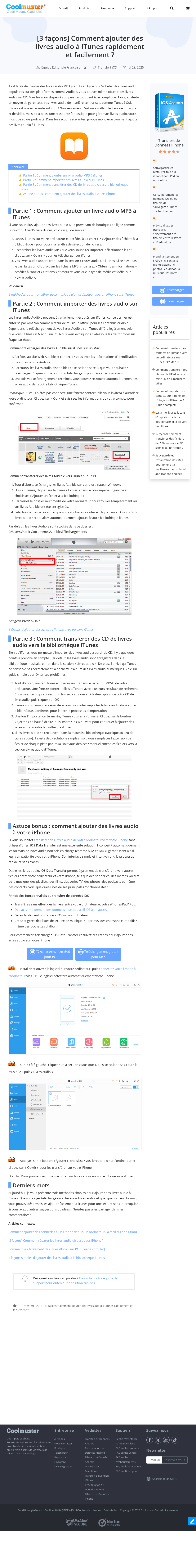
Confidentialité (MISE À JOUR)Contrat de (67, 1510)
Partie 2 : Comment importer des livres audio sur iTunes (63, 180)
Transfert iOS (107, 67)
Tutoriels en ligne (125, 1443)
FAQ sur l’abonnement (128, 1466)
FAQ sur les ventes (126, 1452)
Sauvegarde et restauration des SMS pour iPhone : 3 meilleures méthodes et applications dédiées (170, 465)
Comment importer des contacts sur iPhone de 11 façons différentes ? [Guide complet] (170, 398)
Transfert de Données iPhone (169, 143)
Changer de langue (163, 1478)
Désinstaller (110, 1510)
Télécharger (174, 290)
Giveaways (60, 1462)
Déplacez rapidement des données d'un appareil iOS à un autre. (61, 910)
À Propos (59, 1439)
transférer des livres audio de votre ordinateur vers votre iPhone (81, 840)
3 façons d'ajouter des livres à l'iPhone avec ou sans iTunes (50, 629)
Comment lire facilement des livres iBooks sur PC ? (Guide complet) (56, 1249)
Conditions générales (30, 1510)
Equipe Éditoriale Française (60, 67)
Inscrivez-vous (175, 1460)
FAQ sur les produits (127, 1448)
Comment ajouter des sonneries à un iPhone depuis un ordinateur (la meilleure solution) (72, 1232)
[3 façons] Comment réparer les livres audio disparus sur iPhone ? (56, 1240)
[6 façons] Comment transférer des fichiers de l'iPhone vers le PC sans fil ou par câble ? (169, 441)
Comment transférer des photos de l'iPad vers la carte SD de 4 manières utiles (171, 376)
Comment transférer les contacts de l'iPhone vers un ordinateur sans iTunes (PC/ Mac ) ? (171, 355)
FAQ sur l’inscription (127, 1471)
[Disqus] (76, 1375)
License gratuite (63, 1466)
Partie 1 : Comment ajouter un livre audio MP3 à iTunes (63, 175)
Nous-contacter (63, 1443)
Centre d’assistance (126, 1439)
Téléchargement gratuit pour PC (52, 954)
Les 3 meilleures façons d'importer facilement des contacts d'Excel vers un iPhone (171, 419)
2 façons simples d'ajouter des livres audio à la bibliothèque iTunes (56, 1258)
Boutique (59, 1448)
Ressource (60, 1457)
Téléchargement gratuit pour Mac (101, 954)
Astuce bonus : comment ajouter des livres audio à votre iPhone (69, 194)
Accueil (63, 8)
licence (97, 1510)
